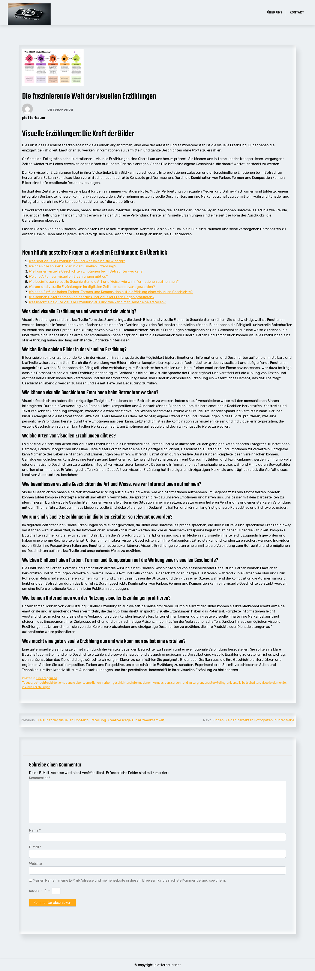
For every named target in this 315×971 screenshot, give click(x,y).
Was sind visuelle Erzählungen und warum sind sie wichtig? (77, 261)
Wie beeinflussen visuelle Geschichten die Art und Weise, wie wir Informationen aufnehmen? (104, 282)
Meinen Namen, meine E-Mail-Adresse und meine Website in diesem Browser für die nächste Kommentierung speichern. (129, 880)
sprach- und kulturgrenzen (189, 683)
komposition (161, 683)
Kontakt (297, 12)
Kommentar (39, 778)
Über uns (274, 12)
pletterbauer (34, 118)
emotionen (93, 683)
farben (106, 683)
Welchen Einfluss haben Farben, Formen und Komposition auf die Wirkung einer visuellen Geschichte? (111, 292)
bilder (54, 683)
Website (35, 864)
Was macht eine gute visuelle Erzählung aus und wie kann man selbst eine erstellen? (97, 302)
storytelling (217, 683)
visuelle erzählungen (36, 687)
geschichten (121, 683)
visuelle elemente (273, 683)
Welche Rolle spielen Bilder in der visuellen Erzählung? (72, 266)
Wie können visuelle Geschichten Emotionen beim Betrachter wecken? (85, 271)
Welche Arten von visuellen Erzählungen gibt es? (68, 276)
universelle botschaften (243, 683)
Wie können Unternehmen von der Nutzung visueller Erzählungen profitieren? (91, 297)
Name (35, 830)
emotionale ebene (71, 683)
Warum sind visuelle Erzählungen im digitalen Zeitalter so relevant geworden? (92, 287)
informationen (141, 683)
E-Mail (35, 847)
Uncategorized (46, 678)
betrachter (41, 683)
